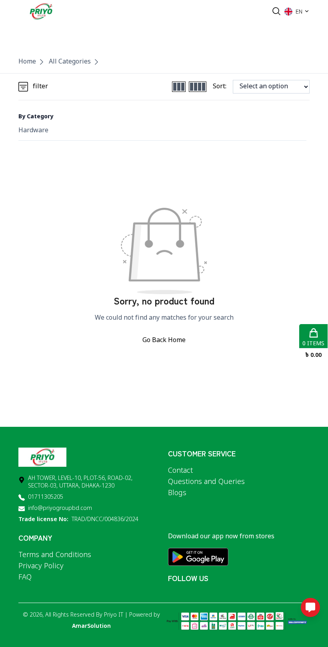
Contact (180, 471)
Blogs (177, 493)
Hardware (33, 130)
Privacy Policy (41, 566)
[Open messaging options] (310, 607)
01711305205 (45, 497)
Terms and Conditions (54, 555)
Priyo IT (113, 615)
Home (27, 62)
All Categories (70, 62)
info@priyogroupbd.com (60, 508)
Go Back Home (164, 340)
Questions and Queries (206, 482)
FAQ (25, 577)
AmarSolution (91, 626)
